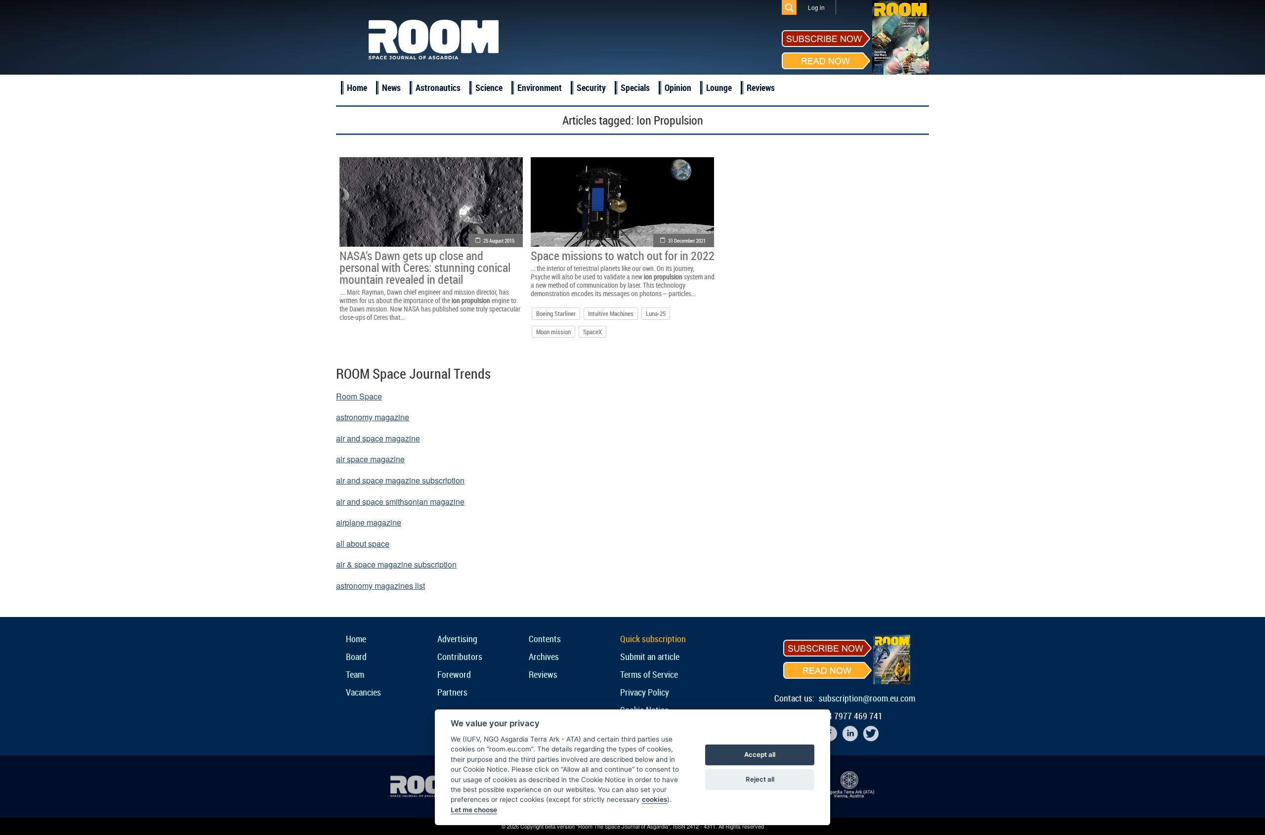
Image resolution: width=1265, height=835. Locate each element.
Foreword (454, 674)
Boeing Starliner (556, 313)
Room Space (359, 396)
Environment (539, 87)
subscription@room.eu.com (867, 698)
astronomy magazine (372, 417)
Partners (452, 692)
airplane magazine (368, 522)
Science (489, 87)
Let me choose (474, 810)
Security (591, 87)
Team (355, 674)
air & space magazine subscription (396, 564)
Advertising (457, 639)
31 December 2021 (687, 240)
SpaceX (592, 331)
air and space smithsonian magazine (400, 501)
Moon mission (553, 331)
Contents (545, 639)
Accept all (759, 754)
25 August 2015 (498, 240)
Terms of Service (649, 674)
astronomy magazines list (380, 585)
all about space (362, 543)
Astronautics (438, 87)
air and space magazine (378, 438)
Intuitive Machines (610, 313)
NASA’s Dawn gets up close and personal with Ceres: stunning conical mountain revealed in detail (424, 267)
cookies (654, 799)
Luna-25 (656, 313)
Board (356, 656)
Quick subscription (653, 639)
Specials (635, 87)
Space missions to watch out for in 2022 (623, 256)
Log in (816, 7)
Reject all (760, 779)
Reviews (761, 87)
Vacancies (363, 692)
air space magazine (370, 459)
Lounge (719, 87)
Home (357, 87)
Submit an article (649, 656)
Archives (544, 656)
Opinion (678, 87)
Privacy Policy (644, 692)
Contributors (459, 656)
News (391, 87)
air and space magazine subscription (400, 480)
